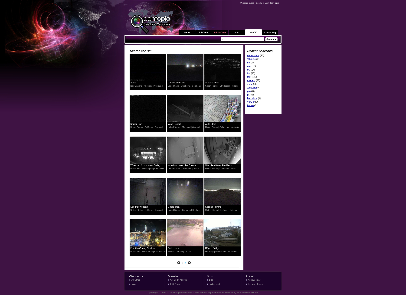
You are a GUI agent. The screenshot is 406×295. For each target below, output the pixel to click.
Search (253, 32)
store (249, 84)
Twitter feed (214, 284)
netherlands (253, 55)
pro (249, 91)
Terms (260, 284)
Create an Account (178, 280)
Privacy (251, 284)
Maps (134, 284)
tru (248, 69)
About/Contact (254, 280)
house (250, 105)
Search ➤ (271, 39)
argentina (252, 87)
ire (248, 62)
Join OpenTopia (272, 3)
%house (251, 59)
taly (249, 76)
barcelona (252, 98)
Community (270, 32)
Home (187, 32)
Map (237, 32)
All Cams (203, 32)
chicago (251, 80)
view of (251, 101)
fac (248, 73)
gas (249, 66)
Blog (211, 280)
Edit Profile (175, 284)
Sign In (259, 3)
